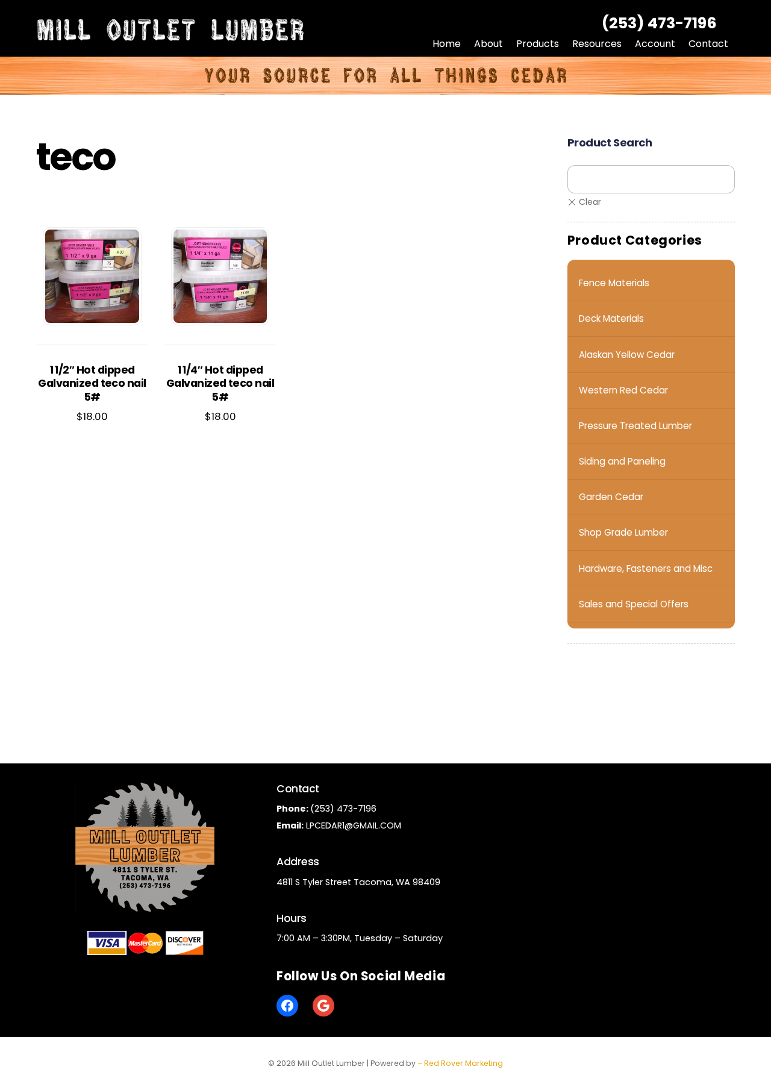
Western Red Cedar (623, 390)
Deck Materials (611, 318)
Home (446, 44)
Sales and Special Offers (633, 604)
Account (655, 44)
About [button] (488, 44)
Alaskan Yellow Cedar (627, 354)
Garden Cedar (611, 496)
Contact (708, 44)
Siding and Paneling (622, 461)
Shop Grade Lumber (623, 532)
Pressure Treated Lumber (635, 425)
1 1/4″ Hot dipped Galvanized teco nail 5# (220, 384)
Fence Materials (614, 283)
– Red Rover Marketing (460, 1063)
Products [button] (537, 44)
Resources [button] (597, 44)
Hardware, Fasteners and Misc (646, 568)
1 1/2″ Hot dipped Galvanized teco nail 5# (92, 384)
